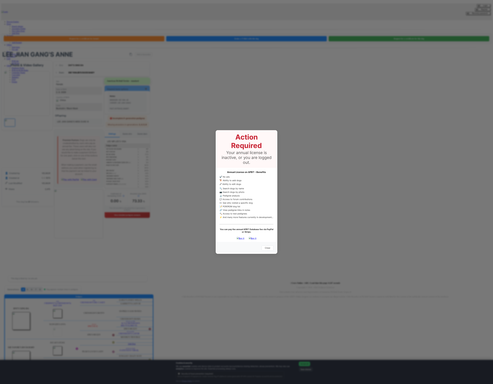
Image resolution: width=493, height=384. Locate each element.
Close (267, 248)
